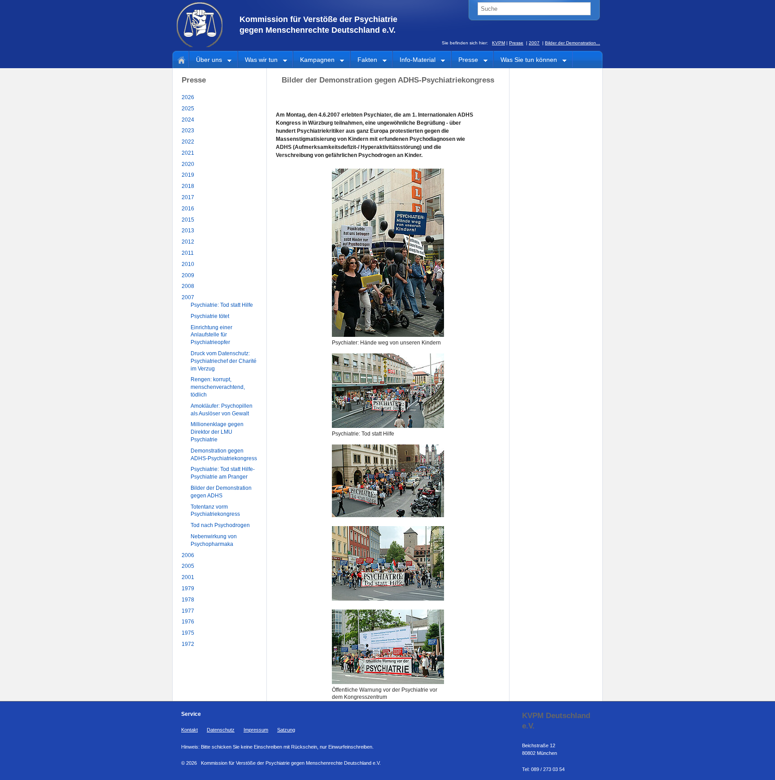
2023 (188, 130)
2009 (188, 275)
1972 (188, 644)
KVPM (498, 42)
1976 (188, 622)
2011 (188, 253)
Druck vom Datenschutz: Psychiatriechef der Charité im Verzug (224, 361)
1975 (188, 633)
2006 (188, 555)
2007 (534, 42)
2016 (188, 208)
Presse (516, 42)
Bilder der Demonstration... (572, 42)
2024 (188, 120)
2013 (188, 230)
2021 (188, 153)
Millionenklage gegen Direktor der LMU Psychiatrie (217, 432)
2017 (188, 197)
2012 (188, 242)
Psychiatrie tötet (210, 316)
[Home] (179, 59)
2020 (188, 164)
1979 (188, 588)
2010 (188, 264)
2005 (188, 566)
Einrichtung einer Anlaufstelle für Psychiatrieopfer (211, 335)
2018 (188, 186)
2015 (188, 220)
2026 (188, 97)
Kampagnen (314, 60)
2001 (188, 577)
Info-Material (414, 60)
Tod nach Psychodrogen (220, 525)
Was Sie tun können (525, 60)
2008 (188, 286)
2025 (188, 108)
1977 (188, 611)
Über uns (205, 60)
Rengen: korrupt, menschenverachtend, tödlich (218, 387)
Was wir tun (258, 60)
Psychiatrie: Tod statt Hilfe (222, 305)
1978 (188, 600)
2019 (188, 175)
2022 (188, 142)
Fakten (364, 60)
